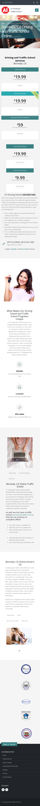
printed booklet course (22, 514)
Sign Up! (20, 85)
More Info (20, 133)
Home (4, 755)
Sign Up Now (20, 162)
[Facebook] (34, 2)
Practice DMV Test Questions (20, 180)
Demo (19, 615)
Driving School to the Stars (10, 766)
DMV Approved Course (19, 79)
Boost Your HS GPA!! (13, 621)
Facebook (3, 789)
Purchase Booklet (24, 473)
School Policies (7, 777)
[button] (37, 10)
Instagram (6, 789)
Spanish (13, 249)
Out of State (24, 249)
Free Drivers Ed (7, 759)
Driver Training (7, 762)
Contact (5, 773)
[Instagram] (37, 2)
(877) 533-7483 (8, 2)
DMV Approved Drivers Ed (20, 127)
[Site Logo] (5, 10)
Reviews (5, 770)
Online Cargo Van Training (20, 156)
